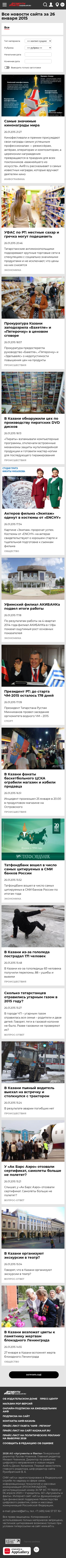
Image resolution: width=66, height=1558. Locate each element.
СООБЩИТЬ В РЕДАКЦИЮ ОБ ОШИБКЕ (28, 1443)
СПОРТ (8, 721)
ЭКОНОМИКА (12, 270)
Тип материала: (12, 41)
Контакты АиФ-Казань (19, 1420)
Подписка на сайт (16, 1416)
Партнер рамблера (32, 1542)
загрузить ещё (33, 1375)
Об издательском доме (20, 1398)
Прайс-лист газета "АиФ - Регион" (27, 1425)
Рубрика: (9, 48)
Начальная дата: (12, 54)
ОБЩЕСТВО (11, 551)
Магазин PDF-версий (17, 1403)
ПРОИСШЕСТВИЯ (15, 365)
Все (6, 27)
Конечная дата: (12, 61)
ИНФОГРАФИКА (14, 179)
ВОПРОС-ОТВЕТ (14, 1035)
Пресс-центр (49, 1398)
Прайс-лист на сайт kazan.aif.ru (26, 1430)
